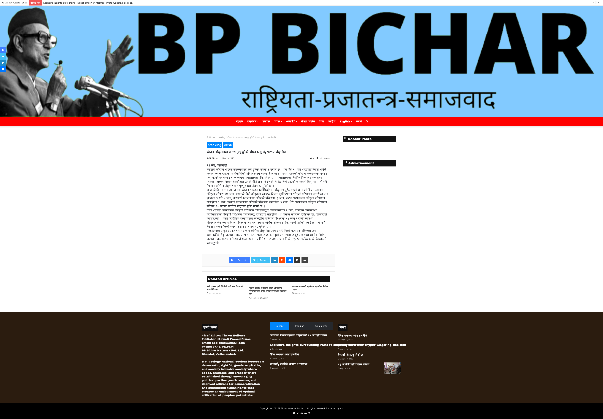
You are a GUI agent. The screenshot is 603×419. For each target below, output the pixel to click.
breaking (221, 137)
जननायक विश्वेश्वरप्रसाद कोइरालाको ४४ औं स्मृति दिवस (298, 335)
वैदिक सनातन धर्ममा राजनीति (284, 354)
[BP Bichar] (301, 61)
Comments (321, 325)
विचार (277, 121)
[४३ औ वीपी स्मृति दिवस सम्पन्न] (392, 368)
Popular (299, 325)
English (345, 121)
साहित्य (331, 121)
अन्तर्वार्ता (290, 121)
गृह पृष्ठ (239, 121)
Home (212, 137)
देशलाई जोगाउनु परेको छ (350, 354)
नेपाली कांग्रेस (308, 121)
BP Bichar (213, 158)
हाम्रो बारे (251, 121)
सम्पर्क (359, 121)
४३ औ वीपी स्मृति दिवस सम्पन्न (353, 364)
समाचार (266, 121)
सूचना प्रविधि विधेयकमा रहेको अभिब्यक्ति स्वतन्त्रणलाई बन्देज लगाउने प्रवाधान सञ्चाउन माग (267, 291)
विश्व (321, 121)
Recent (279, 325)
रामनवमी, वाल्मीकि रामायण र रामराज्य (288, 364)
